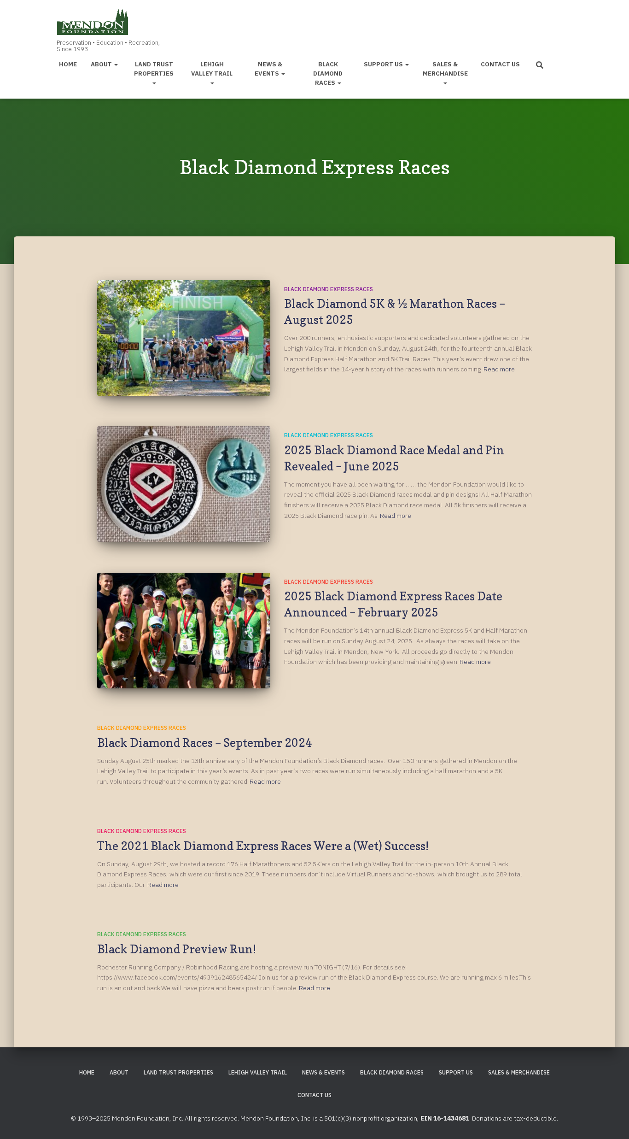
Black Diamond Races (328, 73)
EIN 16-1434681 (444, 1118)
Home (68, 64)
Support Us (384, 64)
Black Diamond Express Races (328, 289)
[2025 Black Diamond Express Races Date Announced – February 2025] (183, 630)
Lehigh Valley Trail (212, 68)
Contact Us (500, 64)
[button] (115, 64)
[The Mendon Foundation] (106, 28)
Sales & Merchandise (445, 68)
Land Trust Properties (154, 68)
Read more (499, 369)
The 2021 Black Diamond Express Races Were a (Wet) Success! (263, 846)
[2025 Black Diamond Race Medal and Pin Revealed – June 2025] (183, 484)
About (102, 64)
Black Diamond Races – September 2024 (204, 743)
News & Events (268, 68)
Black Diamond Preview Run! (176, 949)
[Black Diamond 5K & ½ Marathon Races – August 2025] (183, 338)
